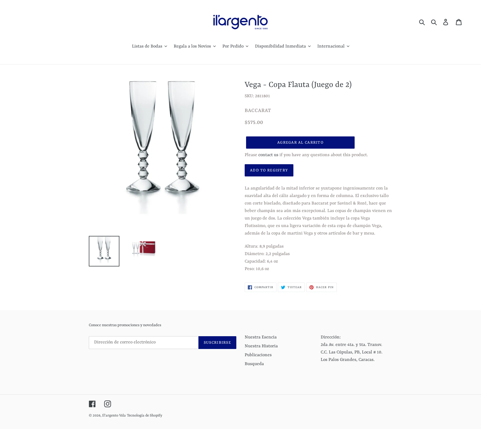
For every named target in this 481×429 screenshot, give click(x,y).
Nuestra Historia (261, 346)
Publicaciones (258, 355)
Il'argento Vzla (114, 415)
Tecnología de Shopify (144, 415)
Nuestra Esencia (261, 337)
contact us (268, 155)
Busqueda (254, 363)
